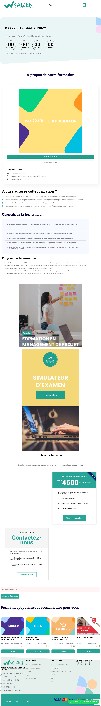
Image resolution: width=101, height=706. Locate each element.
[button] (50, 4)
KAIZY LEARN (55, 668)
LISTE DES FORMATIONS (59, 665)
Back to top (95, 699)
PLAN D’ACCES (31, 679)
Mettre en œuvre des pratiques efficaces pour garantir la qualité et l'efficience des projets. (41, 238)
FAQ (51, 678)
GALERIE (29, 672)
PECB (52, 682)
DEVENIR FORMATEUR (33, 665)
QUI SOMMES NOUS (33, 668)
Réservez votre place (74, 518)
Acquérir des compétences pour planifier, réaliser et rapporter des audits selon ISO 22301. (41, 233)
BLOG (27, 675)
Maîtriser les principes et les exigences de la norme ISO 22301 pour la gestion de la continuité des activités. (43, 225)
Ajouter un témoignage (10, 596)
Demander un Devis (27, 575)
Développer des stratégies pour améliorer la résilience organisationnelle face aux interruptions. (42, 243)
